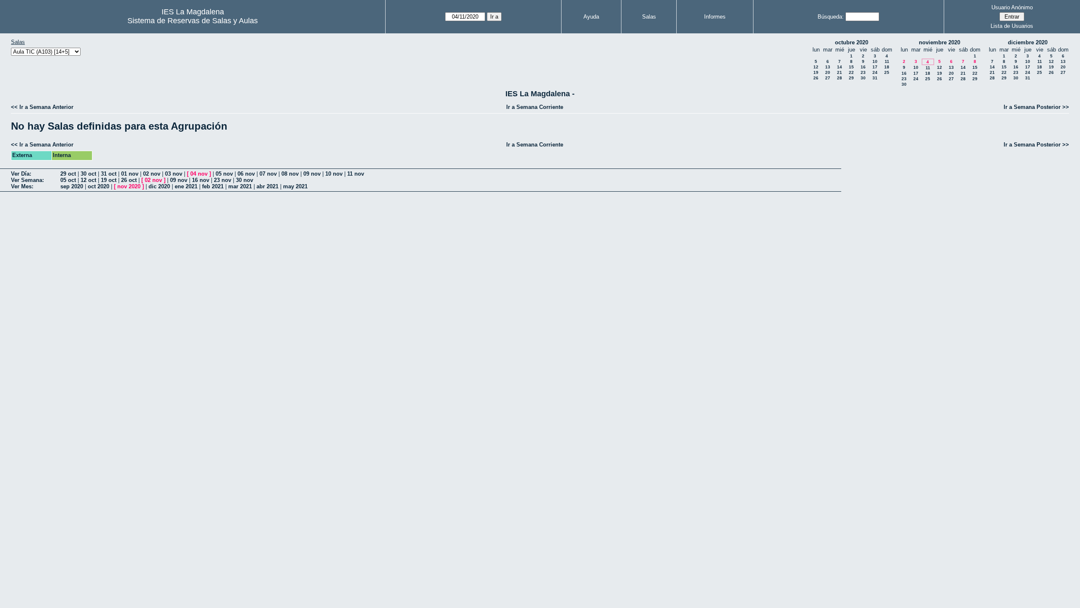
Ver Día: (21, 174)
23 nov (222, 180)
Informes (715, 17)
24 (875, 72)
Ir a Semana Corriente (534, 107)
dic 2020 (159, 186)
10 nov (334, 174)
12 (815, 67)
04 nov (199, 174)
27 (827, 78)
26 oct (129, 180)
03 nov (173, 174)
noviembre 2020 (939, 42)
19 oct (108, 180)
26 (815, 78)
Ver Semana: (27, 180)
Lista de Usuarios (1012, 26)
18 (886, 67)
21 (839, 72)
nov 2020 (128, 186)
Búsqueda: (831, 17)
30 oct (88, 174)
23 (863, 72)
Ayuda (591, 17)
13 (827, 67)
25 (886, 72)
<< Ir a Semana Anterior (42, 107)
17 (875, 67)
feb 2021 (213, 186)
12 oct (88, 180)
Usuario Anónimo (1012, 7)
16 (863, 67)
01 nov (129, 174)
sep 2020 (71, 186)
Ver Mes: (22, 186)
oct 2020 (98, 186)
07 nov (268, 174)
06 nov (246, 174)
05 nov (224, 174)
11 (887, 61)
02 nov (151, 174)
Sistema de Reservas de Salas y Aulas (192, 20)
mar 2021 (240, 186)
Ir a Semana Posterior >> (1036, 107)
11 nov (355, 174)
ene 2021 (186, 186)
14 (839, 67)
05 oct (68, 180)
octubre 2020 (851, 42)
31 (875, 78)
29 (851, 78)
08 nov (290, 174)
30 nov (244, 180)
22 (851, 72)
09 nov (312, 174)
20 (827, 72)
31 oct (108, 174)
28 (839, 78)
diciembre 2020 (1028, 42)
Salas (649, 17)
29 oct (68, 174)
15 (851, 67)
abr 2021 (267, 186)
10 (875, 61)
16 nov (200, 180)
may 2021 (295, 186)
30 (863, 78)
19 (815, 72)
